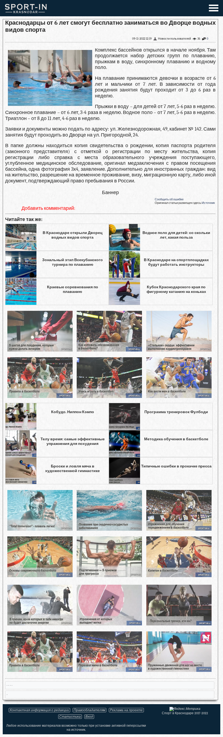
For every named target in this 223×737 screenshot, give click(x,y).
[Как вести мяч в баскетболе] (179, 396)
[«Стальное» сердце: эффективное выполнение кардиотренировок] (179, 350)
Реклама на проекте (126, 710)
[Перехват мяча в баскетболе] (109, 670)
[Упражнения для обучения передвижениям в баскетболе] (179, 529)
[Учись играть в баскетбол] (109, 396)
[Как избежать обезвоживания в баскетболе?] (109, 350)
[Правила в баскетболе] (40, 396)
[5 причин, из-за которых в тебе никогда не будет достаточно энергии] (40, 624)
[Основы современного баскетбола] (40, 575)
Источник (208, 203)
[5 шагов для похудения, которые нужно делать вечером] (40, 350)
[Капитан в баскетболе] (179, 575)
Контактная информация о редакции (39, 710)
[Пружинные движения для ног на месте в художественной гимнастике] (179, 670)
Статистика (70, 717)
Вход (89, 717)
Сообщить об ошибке (169, 199)
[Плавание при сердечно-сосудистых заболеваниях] (109, 529)
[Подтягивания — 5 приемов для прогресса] (109, 575)
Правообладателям (89, 710)
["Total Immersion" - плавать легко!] (40, 529)
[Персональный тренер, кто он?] (179, 624)
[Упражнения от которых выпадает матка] (109, 624)
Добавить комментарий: (48, 208)
